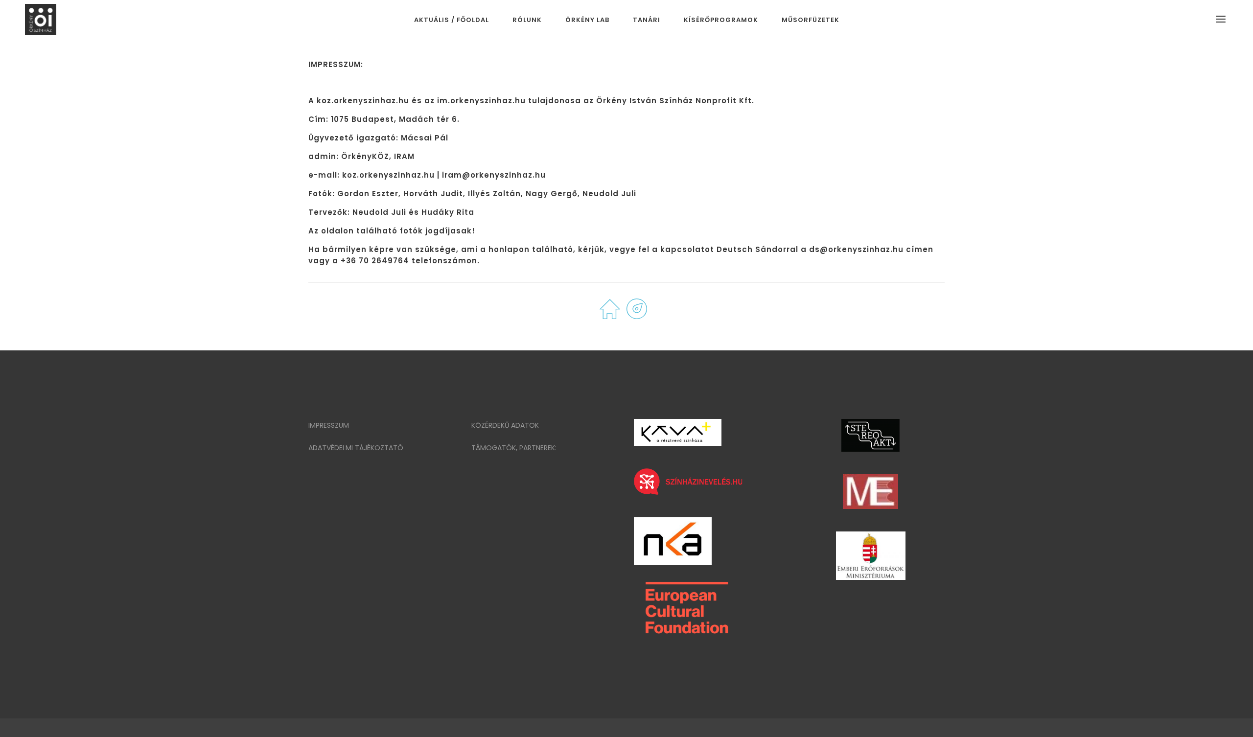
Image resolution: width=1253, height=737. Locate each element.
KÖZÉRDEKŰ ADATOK (505, 425)
